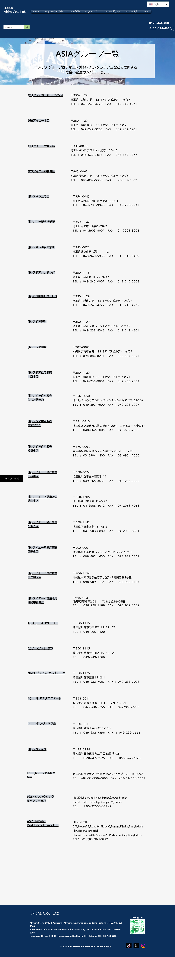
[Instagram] (143, 945)
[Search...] (27, 27)
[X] (136, 945)
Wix (109, 946)
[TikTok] (129, 945)
